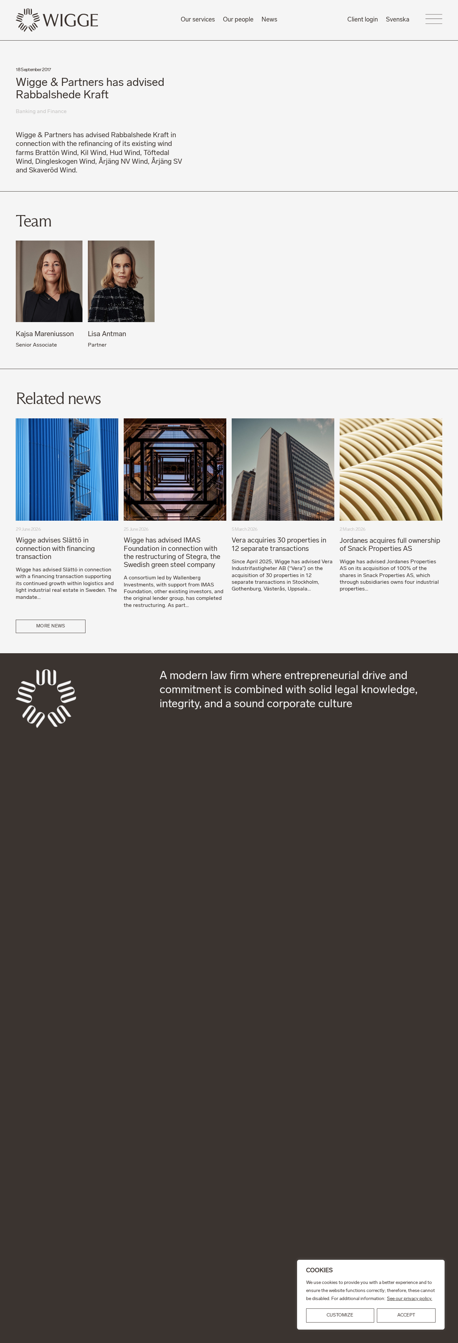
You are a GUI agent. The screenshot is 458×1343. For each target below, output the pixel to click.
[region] (371, 1295)
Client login (362, 20)
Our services (198, 20)
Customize (340, 1315)
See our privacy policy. (409, 1298)
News (269, 20)
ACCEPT (406, 1315)
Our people (238, 20)
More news (50, 626)
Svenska (397, 20)
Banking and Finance (41, 111)
